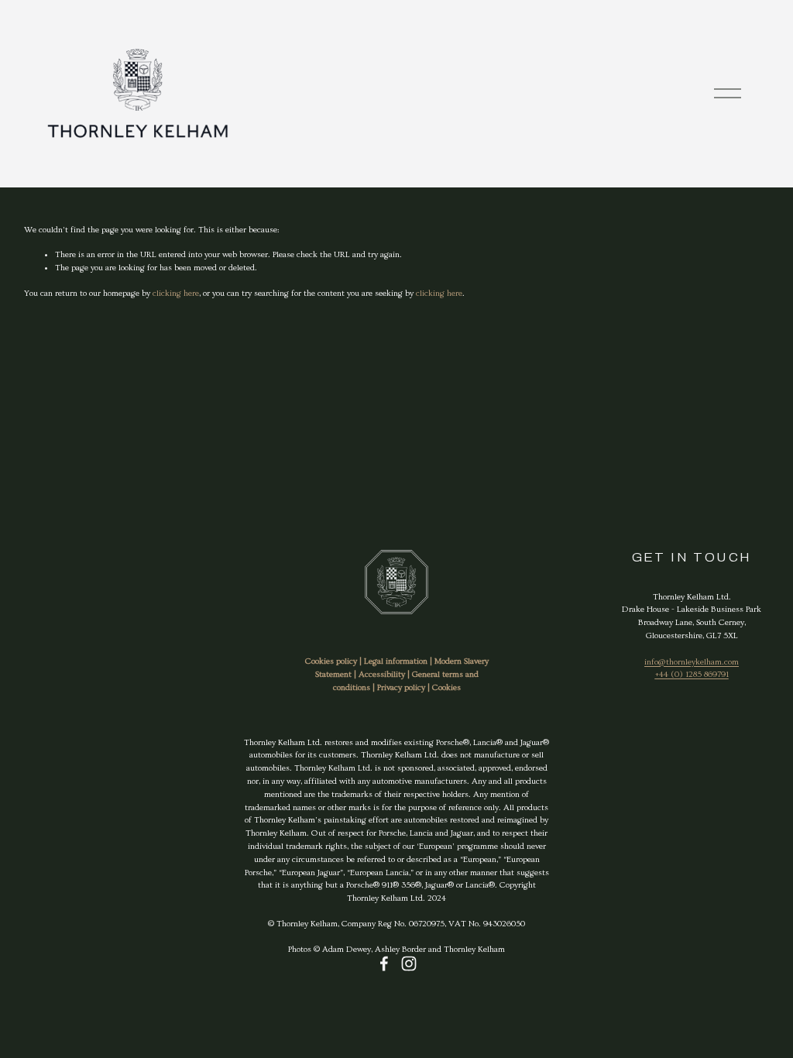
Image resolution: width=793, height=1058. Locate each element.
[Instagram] (409, 963)
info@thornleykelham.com (691, 662)
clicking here (176, 293)
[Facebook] (384, 963)
